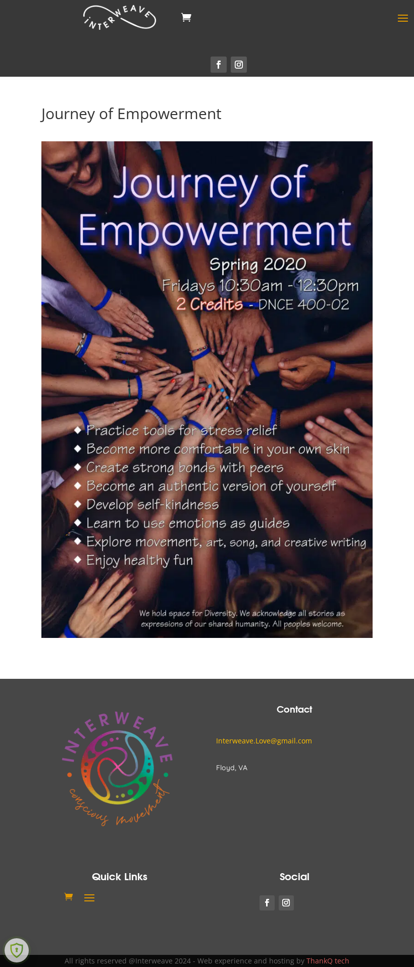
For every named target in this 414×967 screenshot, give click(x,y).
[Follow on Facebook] (219, 65)
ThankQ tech (327, 960)
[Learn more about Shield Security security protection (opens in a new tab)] (17, 950)
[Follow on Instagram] (239, 65)
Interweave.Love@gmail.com (264, 740)
